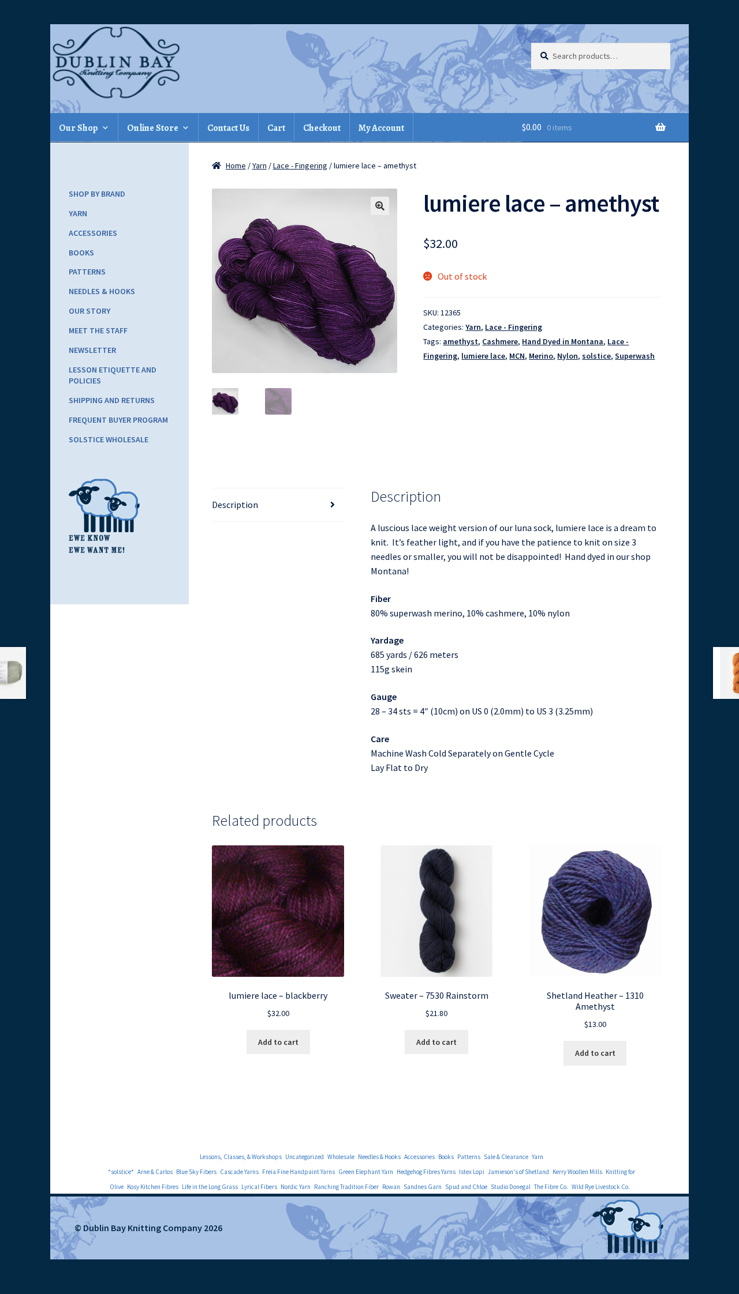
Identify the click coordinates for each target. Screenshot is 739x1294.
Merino (541, 356)
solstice (596, 356)
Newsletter (92, 350)
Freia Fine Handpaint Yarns (298, 1172)
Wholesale (340, 1157)
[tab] (278, 505)
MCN (517, 356)
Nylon (567, 356)
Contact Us (228, 128)
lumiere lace (483, 356)
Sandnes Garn (423, 1187)
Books (81, 252)
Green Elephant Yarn (365, 1172)
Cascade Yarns (239, 1172)
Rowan (391, 1187)
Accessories (93, 233)
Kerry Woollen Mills (577, 1172)
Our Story (89, 311)
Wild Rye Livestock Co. (601, 1187)
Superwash (635, 356)
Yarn (259, 165)
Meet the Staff (98, 330)
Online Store (152, 128)
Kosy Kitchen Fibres (152, 1187)
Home (236, 165)
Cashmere (500, 341)
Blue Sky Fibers (196, 1172)
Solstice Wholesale (108, 439)
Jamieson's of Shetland (518, 1172)
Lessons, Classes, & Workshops (241, 1157)
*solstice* (121, 1172)
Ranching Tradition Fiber (346, 1187)
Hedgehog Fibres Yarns (426, 1172)
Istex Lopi (471, 1172)
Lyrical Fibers (259, 1187)
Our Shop (78, 128)
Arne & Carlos (155, 1172)
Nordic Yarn (296, 1187)
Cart (276, 128)
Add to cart (278, 1042)
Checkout (322, 128)
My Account (381, 128)
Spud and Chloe (466, 1187)
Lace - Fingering (300, 165)
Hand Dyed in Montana (562, 341)
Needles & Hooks (102, 291)
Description (235, 504)
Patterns (87, 271)
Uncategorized (304, 1157)
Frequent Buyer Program (118, 420)
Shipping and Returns (112, 400)
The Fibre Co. (551, 1187)
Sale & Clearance (506, 1157)
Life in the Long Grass (210, 1187)
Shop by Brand (97, 194)
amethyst (460, 341)
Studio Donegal (511, 1187)
